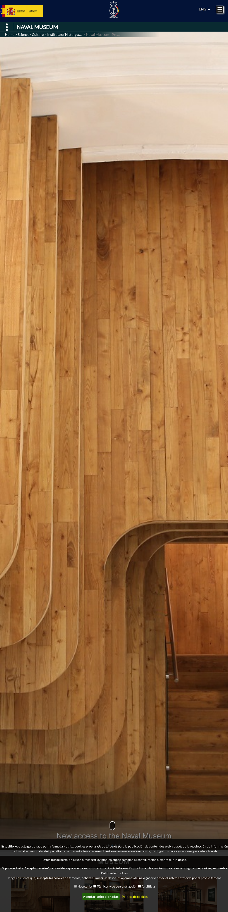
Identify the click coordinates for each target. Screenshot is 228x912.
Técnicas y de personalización (117, 886)
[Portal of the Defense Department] (27, 11)
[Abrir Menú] (7, 27)
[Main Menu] (220, 9)
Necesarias (85, 886)
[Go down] (112, 825)
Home (9, 34)
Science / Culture (31, 34)
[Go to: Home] (114, 9)
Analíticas (148, 886)
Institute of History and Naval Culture (76, 34)
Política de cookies (135, 896)
